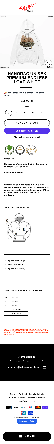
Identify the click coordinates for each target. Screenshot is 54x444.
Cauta (12, 394)
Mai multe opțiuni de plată (27, 137)
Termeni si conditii (36, 398)
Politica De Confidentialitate (31, 394)
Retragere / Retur (27, 421)
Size (27, 106)
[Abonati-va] (44, 367)
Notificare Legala (27, 401)
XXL (43, 113)
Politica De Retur (17, 398)
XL (33, 113)
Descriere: (9, 159)
